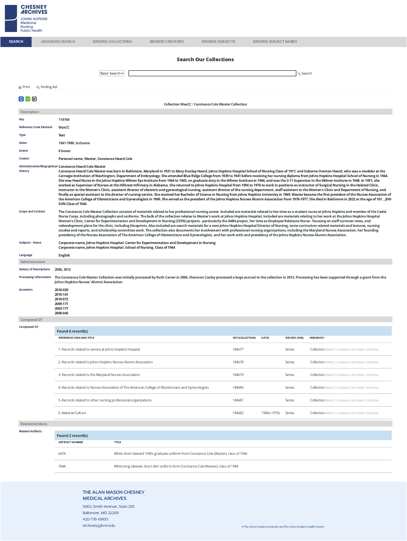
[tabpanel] (203, 266)
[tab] (16, 42)
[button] (305, 73)
